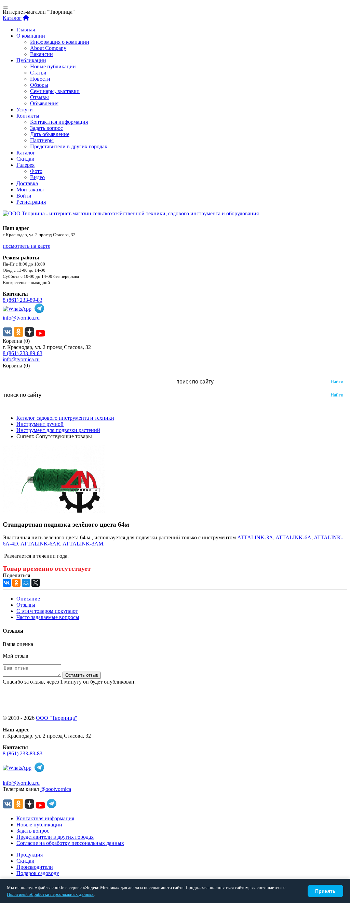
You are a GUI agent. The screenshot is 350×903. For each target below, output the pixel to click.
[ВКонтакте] (7, 583)
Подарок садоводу (37, 873)
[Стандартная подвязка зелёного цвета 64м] (54, 511)
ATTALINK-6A (293, 537)
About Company (48, 48)
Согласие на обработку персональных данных (70, 843)
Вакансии (41, 54)
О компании (30, 36)
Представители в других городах (68, 146)
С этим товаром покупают (47, 611)
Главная (25, 29)
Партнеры (42, 140)
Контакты (27, 116)
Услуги (24, 109)
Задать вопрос (46, 128)
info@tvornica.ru (21, 318)
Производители (34, 867)
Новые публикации (53, 66)
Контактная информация (59, 122)
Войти (23, 196)
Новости (40, 79)
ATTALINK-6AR (40, 544)
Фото (36, 171)
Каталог (12, 18)
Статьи (38, 73)
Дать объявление (49, 134)
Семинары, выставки (55, 91)
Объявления (44, 103)
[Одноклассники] (16, 583)
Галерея (25, 165)
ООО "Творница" (56, 718)
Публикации (31, 60)
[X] (35, 583)
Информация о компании (59, 42)
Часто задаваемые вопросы (47, 617)
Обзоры (39, 85)
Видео (37, 177)
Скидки (25, 159)
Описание (28, 599)
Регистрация (31, 202)
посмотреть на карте (26, 246)
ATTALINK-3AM (83, 544)
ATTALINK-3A (255, 537)
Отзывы (39, 97)
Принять (325, 891)
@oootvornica (55, 789)
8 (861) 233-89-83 (22, 300)
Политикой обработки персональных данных (50, 894)
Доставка (27, 183)
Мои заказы (30, 189)
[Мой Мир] (26, 583)
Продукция (29, 855)
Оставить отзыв (81, 675)
